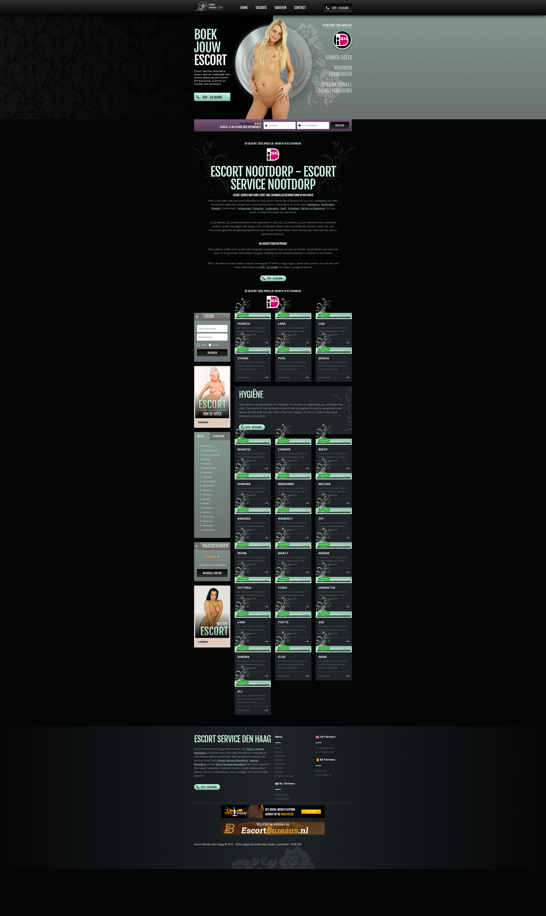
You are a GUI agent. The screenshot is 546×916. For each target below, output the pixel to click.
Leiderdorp (272, 208)
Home (244, 8)
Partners (279, 771)
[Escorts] (273, 811)
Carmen (203, 641)
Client (203, 345)
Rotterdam (327, 204)
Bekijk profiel (243, 342)
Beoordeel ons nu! (212, 573)
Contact (300, 8)
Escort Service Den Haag (209, 844)
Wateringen (208, 525)
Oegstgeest (208, 494)
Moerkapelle (208, 485)
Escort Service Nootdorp (233, 760)
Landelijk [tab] (218, 436)
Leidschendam (209, 481)
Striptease (280, 756)
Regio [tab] (200, 436)
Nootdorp (313, 204)
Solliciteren (280, 764)
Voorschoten (208, 516)
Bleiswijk (206, 459)
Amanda (203, 422)
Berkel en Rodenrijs (313, 208)
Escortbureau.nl (282, 798)
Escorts (261, 8)
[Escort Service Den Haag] (209, 6)
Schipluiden (208, 507)
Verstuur (339, 125)
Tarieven (280, 8)
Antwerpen (244, 208)
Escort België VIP (324, 774)
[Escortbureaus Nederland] (273, 828)
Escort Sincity (281, 794)
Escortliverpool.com (325, 752)
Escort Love (321, 770)
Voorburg (207, 512)
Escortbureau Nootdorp (231, 764)
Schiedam (294, 208)
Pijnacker (258, 208)
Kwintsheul (207, 472)
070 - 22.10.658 (340, 8)
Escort (216, 345)
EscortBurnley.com (324, 748)
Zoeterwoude (209, 530)
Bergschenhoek (210, 450)
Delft (283, 208)
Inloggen (212, 352)
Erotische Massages (284, 775)
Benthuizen (208, 446)
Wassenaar (208, 521)
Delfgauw (207, 463)
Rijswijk (215, 208)
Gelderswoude (209, 468)
